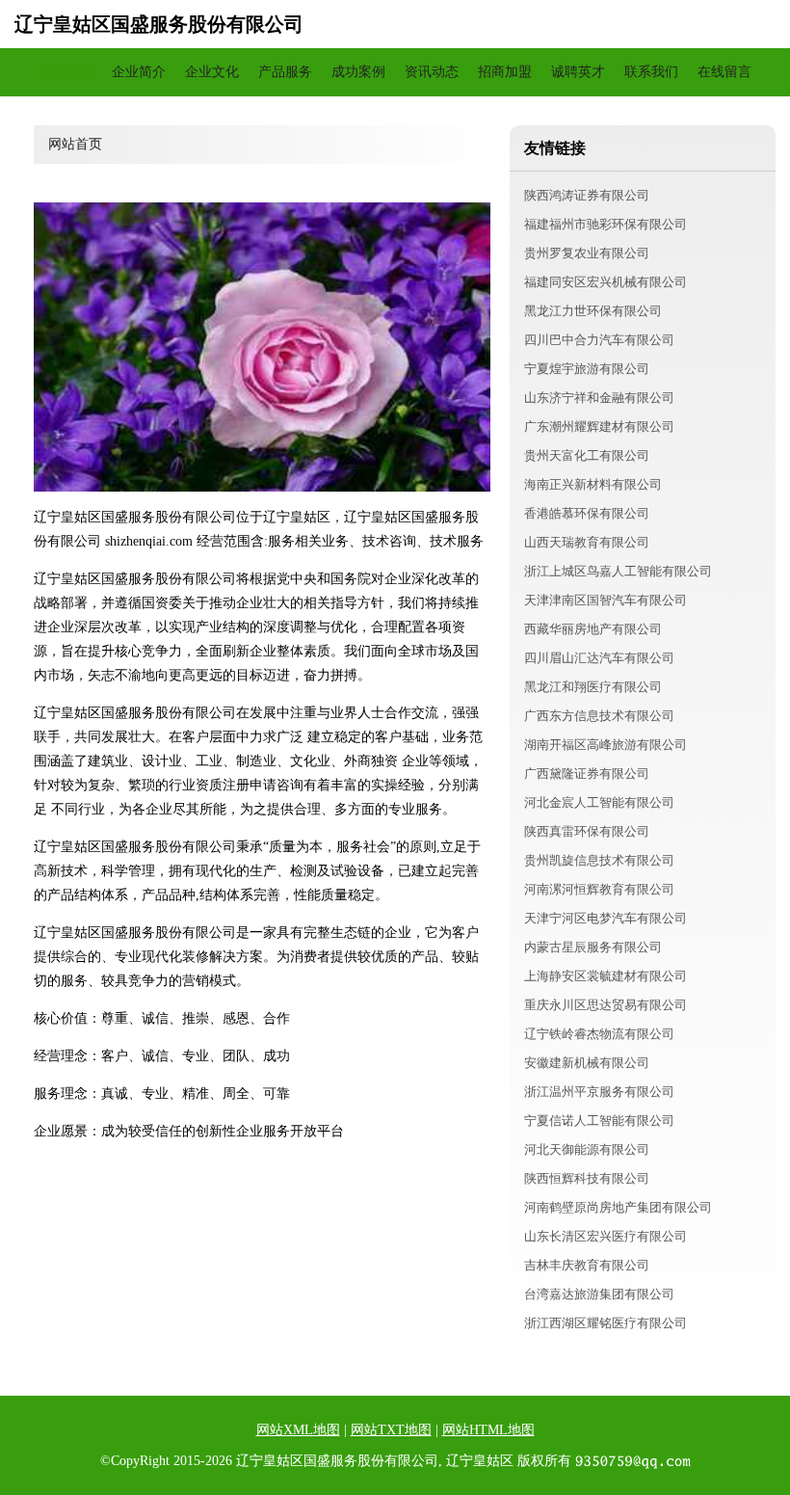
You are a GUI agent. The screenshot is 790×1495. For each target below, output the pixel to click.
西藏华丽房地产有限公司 (593, 629)
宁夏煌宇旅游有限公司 (586, 368)
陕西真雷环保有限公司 (586, 831)
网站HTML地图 (488, 1430)
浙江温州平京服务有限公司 (599, 1091)
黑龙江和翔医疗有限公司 (593, 687)
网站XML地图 (298, 1430)
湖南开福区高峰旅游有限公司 (605, 744)
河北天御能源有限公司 (586, 1149)
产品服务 (285, 72)
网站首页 (65, 72)
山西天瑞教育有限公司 (586, 542)
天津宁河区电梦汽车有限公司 (605, 918)
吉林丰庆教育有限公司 (586, 1265)
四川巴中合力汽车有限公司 (599, 340)
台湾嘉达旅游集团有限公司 (599, 1294)
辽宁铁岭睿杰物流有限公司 (599, 1034)
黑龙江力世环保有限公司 (593, 311)
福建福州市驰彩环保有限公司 (605, 224)
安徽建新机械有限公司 (586, 1062)
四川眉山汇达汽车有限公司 (599, 658)
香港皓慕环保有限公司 (586, 513)
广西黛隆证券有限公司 (586, 773)
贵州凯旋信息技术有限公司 (599, 860)
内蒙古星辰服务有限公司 (593, 947)
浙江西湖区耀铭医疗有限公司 (605, 1323)
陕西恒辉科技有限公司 (586, 1178)
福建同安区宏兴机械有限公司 (605, 282)
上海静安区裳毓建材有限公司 (605, 976)
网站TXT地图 (391, 1430)
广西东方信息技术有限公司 (599, 715)
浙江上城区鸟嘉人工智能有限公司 (618, 571)
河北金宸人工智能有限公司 (599, 802)
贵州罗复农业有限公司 (586, 253)
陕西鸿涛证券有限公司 (586, 195)
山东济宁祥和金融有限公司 (599, 397)
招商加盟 (505, 72)
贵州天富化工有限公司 (586, 455)
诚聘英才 (578, 72)
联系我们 (651, 72)
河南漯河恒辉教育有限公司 (599, 889)
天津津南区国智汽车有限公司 (605, 600)
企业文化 (212, 72)
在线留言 (724, 72)
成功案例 (358, 72)
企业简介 (139, 72)
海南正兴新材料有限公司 (593, 484)
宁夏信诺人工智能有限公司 (599, 1120)
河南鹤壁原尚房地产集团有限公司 (618, 1207)
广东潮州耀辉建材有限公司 (599, 426)
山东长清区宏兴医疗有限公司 (605, 1236)
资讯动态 (432, 72)
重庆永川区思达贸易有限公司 (605, 1005)
